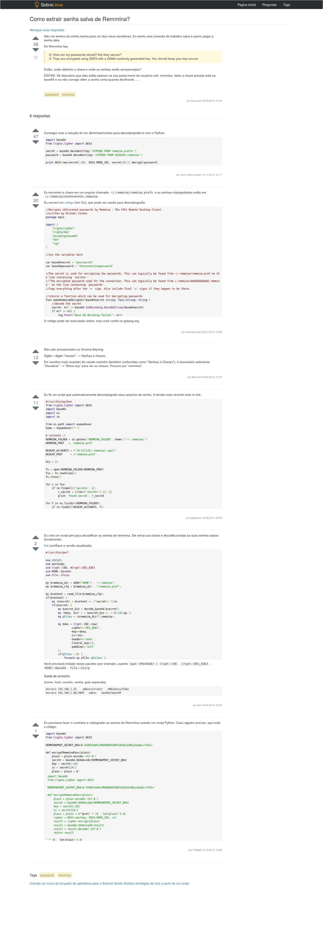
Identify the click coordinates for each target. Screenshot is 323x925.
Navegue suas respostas (47, 30)
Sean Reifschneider (191, 174)
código (70, 202)
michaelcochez (193, 332)
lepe (199, 705)
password (52, 94)
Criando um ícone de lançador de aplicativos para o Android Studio (76, 883)
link (46, 545)
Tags (286, 4)
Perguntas (269, 4)
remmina (68, 94)
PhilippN (197, 849)
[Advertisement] (260, 487)
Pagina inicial (247, 4)
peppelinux (196, 517)
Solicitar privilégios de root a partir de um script (156, 883)
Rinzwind (197, 377)
